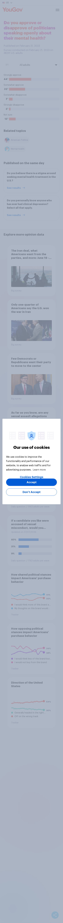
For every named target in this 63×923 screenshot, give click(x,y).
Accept (32, 482)
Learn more (39, 470)
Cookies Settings (31, 477)
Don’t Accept (32, 492)
